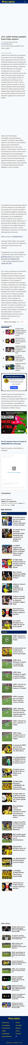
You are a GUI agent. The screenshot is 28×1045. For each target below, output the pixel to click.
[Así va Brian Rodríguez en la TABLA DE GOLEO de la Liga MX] (10, 358)
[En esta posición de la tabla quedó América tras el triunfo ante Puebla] (7, 651)
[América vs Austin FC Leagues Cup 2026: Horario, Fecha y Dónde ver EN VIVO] (7, 978)
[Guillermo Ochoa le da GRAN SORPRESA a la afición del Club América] (10, 366)
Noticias (18, 1022)
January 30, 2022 (6, 263)
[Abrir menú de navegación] (24, 1)
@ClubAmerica (17, 236)
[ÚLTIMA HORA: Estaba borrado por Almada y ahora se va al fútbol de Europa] (10, 332)
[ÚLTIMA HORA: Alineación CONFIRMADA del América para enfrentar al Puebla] (7, 785)
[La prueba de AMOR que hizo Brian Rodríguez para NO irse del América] (7, 748)
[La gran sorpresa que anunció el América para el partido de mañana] (7, 962)
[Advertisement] (14, 19)
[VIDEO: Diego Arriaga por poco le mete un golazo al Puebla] (7, 736)
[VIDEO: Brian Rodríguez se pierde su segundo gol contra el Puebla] (7, 664)
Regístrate (18, 1028)
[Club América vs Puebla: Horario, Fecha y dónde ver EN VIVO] (7, 886)
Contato (18, 1030)
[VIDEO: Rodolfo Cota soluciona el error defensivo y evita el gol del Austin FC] (7, 945)
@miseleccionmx (6, 257)
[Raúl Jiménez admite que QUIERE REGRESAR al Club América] (7, 575)
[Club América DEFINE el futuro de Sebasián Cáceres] (7, 850)
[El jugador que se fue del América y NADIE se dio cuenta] (7, 773)
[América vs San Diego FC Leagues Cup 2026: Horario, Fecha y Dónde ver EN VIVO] (7, 996)
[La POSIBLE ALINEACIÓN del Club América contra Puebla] (7, 874)
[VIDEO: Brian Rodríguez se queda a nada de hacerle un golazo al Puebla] (7, 676)
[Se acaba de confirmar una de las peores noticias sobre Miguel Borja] (7, 937)
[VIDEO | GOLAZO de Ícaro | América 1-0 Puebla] (7, 724)
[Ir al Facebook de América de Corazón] (16, 1036)
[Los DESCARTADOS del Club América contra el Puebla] (7, 862)
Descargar (14, 387)
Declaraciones (5, 1022)
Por (6, 44)
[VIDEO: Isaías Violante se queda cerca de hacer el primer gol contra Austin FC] (7, 954)
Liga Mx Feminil (5, 1033)
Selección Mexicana (6, 1036)
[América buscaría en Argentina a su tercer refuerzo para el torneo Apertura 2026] (7, 1004)
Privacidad (18, 1033)
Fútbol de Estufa (6, 1028)
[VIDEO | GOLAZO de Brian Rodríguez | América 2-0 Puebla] (7, 688)
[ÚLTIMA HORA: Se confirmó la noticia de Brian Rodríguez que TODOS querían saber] (7, 797)
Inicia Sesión (19, 1025)
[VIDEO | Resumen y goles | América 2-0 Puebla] (7, 639)
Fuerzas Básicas (6, 1025)
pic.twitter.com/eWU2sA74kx (10, 259)
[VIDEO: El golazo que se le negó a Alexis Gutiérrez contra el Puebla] (7, 700)
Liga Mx (4, 1030)
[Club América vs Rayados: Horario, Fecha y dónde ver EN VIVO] (10, 340)
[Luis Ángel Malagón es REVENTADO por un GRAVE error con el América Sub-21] (7, 761)
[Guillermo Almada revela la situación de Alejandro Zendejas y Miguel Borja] (10, 349)
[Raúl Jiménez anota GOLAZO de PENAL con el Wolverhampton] (7, 838)
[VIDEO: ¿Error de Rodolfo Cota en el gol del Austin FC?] (7, 970)
